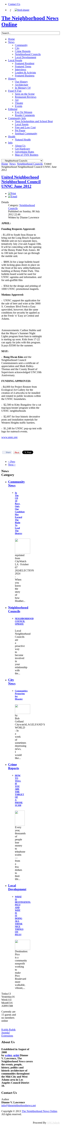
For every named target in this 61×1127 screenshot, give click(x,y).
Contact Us (14, 4)
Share (8, 452)
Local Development (17, 887)
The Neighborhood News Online (39, 1111)
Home (4, 163)
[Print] (12, 193)
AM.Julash (53, 1122)
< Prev (11, 461)
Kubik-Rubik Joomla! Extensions (8, 1032)
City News (11, 681)
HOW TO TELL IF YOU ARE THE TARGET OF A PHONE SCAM (19, 790)
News (12, 163)
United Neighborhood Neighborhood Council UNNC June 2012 (21, 181)
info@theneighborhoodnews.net (18, 1105)
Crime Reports (13, 766)
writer (8, 1055)
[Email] (12, 196)
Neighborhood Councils (30, 163)
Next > (12, 464)
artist (16, 1055)
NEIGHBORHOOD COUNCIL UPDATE (24, 621)
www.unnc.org (9, 437)
